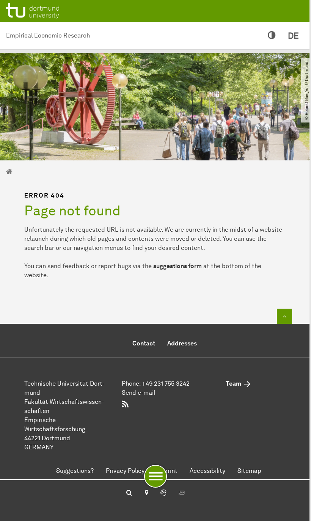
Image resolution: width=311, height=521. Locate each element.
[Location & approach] (146, 493)
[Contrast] (272, 36)
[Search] (129, 493)
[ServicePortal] (163, 493)
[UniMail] (182, 493)
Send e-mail (138, 392)
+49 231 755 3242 (166, 383)
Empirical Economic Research (48, 35)
